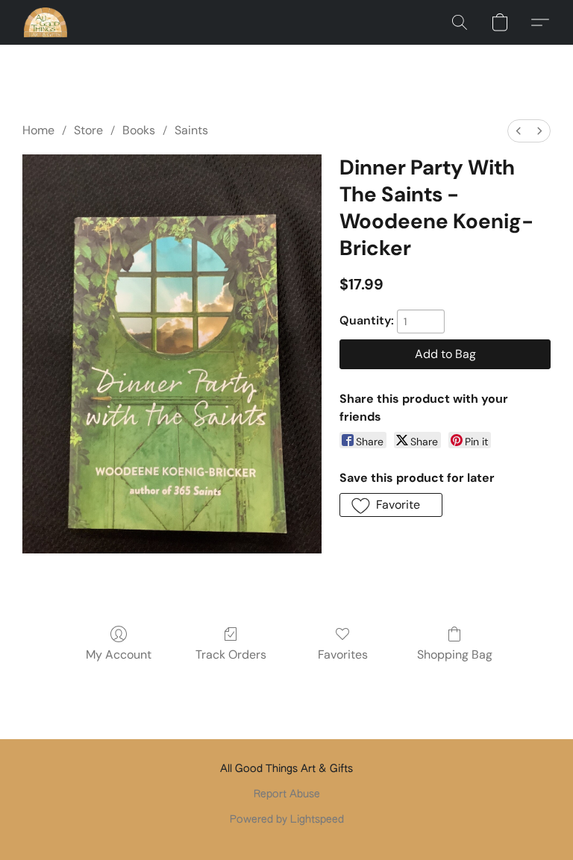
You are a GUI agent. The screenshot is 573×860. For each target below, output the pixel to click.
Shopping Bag (454, 654)
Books (138, 130)
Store (88, 130)
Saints (191, 130)
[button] (45, 22)
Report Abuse (287, 794)
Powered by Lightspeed (287, 820)
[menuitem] (518, 131)
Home (38, 130)
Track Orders (230, 654)
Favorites (343, 654)
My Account (118, 654)
